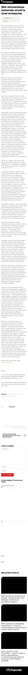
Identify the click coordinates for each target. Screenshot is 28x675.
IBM (3, 396)
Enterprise (15, 394)
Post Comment (7, 475)
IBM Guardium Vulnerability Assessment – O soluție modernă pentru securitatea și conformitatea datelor (13, 626)
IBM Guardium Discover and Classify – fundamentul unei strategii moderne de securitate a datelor (13, 599)
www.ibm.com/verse (7, 362)
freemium (21, 394)
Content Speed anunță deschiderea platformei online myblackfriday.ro (11, 435)
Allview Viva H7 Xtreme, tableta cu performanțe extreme (15, 427)
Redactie (6, 21)
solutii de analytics (10, 396)
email (9, 394)
